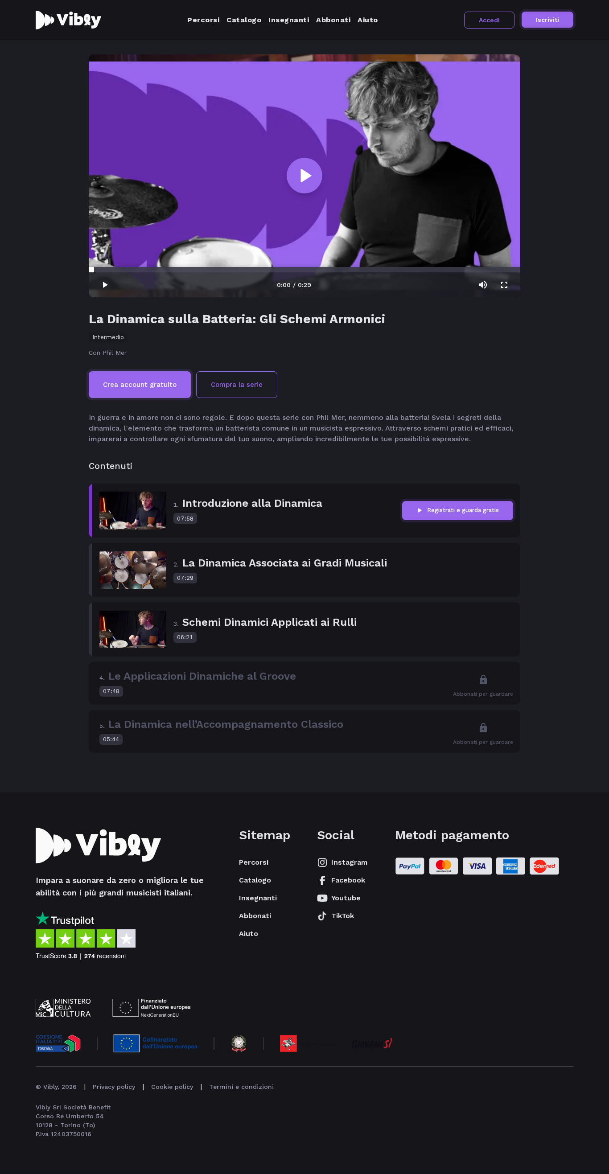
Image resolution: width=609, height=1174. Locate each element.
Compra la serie (237, 385)
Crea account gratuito (140, 385)
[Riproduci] (304, 175)
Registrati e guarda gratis (463, 510)
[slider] (91, 269)
